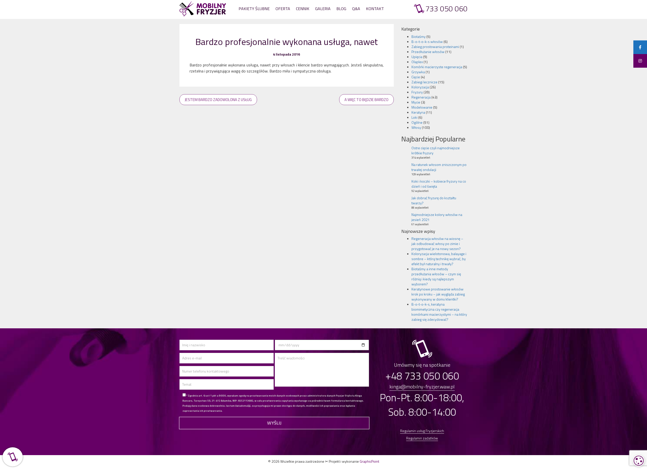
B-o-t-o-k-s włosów (427, 41)
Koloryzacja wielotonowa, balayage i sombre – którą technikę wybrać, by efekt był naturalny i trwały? (438, 258)
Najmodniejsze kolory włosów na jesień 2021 (436, 217)
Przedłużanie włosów (428, 51)
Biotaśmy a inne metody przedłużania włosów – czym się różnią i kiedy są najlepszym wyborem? (436, 276)
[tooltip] (640, 47)
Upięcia (416, 56)
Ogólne (417, 122)
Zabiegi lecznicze (424, 82)
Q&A (356, 9)
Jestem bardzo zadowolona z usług (218, 100)
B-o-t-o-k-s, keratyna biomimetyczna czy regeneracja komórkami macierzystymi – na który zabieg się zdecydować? (439, 312)
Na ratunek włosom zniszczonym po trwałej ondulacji (439, 167)
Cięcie (415, 77)
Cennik (302, 9)
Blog (341, 9)
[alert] (638, 460)
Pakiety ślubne (254, 9)
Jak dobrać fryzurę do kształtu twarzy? (433, 200)
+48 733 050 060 (422, 376)
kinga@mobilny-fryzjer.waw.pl (422, 386)
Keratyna (418, 112)
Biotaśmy (418, 36)
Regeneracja (421, 97)
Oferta (282, 9)
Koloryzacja (420, 87)
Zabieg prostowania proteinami (435, 46)
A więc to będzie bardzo (366, 100)
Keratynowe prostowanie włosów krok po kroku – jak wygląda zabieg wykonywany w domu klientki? (438, 294)
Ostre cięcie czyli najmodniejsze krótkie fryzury (435, 150)
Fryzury (417, 92)
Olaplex (417, 61)
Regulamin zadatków (422, 438)
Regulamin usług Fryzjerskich (422, 430)
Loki (414, 117)
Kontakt (375, 9)
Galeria (323, 9)
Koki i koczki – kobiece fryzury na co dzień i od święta (438, 184)
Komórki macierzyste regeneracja (436, 66)
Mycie (415, 102)
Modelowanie (421, 107)
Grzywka (418, 72)
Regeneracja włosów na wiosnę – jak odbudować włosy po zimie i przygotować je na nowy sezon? (437, 243)
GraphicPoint (369, 461)
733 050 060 (446, 8)
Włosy (416, 127)
